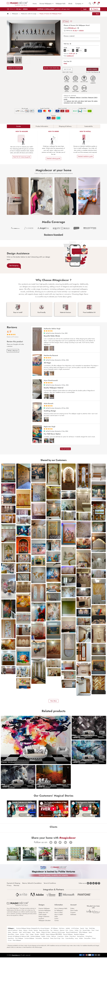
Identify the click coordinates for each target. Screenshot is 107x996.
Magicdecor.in (16, 955)
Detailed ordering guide (53, 158)
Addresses (73, 914)
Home (35, 4)
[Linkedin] (93, 883)
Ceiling (76, 930)
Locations (41, 918)
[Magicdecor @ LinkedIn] (65, 842)
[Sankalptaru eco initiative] (93, 911)
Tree (51, 930)
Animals (31, 930)
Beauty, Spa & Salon (44, 930)
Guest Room (11, 938)
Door (63, 938)
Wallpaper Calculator (45, 920)
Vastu (86, 928)
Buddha (43, 936)
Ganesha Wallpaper (35, 936)
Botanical (62, 930)
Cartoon (71, 930)
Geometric (15, 932)
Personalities (39, 938)
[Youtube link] (88, 883)
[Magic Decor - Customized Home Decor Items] (17, 3)
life (92, 101)
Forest (97, 930)
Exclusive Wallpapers (44, 910)
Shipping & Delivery (65, 126)
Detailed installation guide (85, 156)
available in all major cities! (53, 9)
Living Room (84, 97)
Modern (81, 938)
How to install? (59, 914)
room (75, 103)
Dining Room (89, 936)
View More (53, 701)
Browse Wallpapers (46, 4)
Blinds (70, 4)
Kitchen (66, 936)
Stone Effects (11, 934)
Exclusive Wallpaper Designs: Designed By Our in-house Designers (33, 928)
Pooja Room (73, 936)
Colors (56, 918)
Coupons (72, 912)
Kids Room (61, 928)
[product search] (90, 3)
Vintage (31, 934)
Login (85, 9)
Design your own (43, 912)
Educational (46, 938)
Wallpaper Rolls (60, 4)
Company (78, 4)
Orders (72, 908)
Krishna (48, 936)
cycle (78, 101)
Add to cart (67, 69)
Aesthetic (68, 928)
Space (90, 932)
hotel (86, 101)
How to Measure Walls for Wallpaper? (61, 909)
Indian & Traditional (12, 930)
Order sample (42, 914)
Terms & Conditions (50, 883)
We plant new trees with (93, 907)
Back (97, 14)
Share (66, 21)
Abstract (25, 930)
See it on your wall (53, 68)
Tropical (82, 928)
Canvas (57, 920)
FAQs (56, 916)
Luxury (76, 938)
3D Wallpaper (54, 928)
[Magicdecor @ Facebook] (70, 842)
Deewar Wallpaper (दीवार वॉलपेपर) (54, 934)
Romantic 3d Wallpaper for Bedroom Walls (18, 936)
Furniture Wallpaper (29, 938)
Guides (18, 126)
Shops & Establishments (72, 932)
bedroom (69, 101)
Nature (20, 930)
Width (65, 48)
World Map (92, 928)
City (80, 930)
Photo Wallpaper (17, 940)
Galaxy (9, 932)
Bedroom (78, 97)
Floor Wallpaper (19, 938)
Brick (67, 930)
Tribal (27, 934)
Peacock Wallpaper (68, 934)
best (73, 101)
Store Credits (74, 910)
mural (71, 103)
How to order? (59, 912)
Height (78, 48)
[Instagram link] (91, 883)
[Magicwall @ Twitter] (60, 842)
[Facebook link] (96, 883)
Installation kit (70, 56)
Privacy (9, 885)
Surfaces (22, 934)
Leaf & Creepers (27, 932)
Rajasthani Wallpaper (79, 934)
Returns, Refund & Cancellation (32, 883)
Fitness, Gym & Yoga (55, 938)
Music (33, 932)
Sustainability (88, 126)
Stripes (17, 934)
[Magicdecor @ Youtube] (50, 842)
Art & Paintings (75, 928)
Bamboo (36, 930)
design (82, 101)
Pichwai (94, 938)
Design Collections (44, 916)
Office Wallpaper (83, 932)
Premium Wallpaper (44, 908)
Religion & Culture (45, 932)
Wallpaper (79, 103)
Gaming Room (80, 936)
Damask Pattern (86, 930)
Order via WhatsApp (15, 68)
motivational (67, 103)
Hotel (20, 932)
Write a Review (13, 351)
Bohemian (56, 930)
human (89, 101)
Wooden (37, 934)
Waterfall (42, 934)
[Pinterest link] (99, 883)
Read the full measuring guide (21, 157)
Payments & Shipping (13, 883)
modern (95, 101)
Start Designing (13, 265)
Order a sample (92, 69)
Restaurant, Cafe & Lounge (58, 932)
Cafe (76, 101)
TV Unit (9, 940)
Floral (93, 930)
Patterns (38, 932)
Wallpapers (72, 97)
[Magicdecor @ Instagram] (55, 842)
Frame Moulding (69, 938)
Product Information (42, 126)
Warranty (16, 885)
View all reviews (65, 449)
